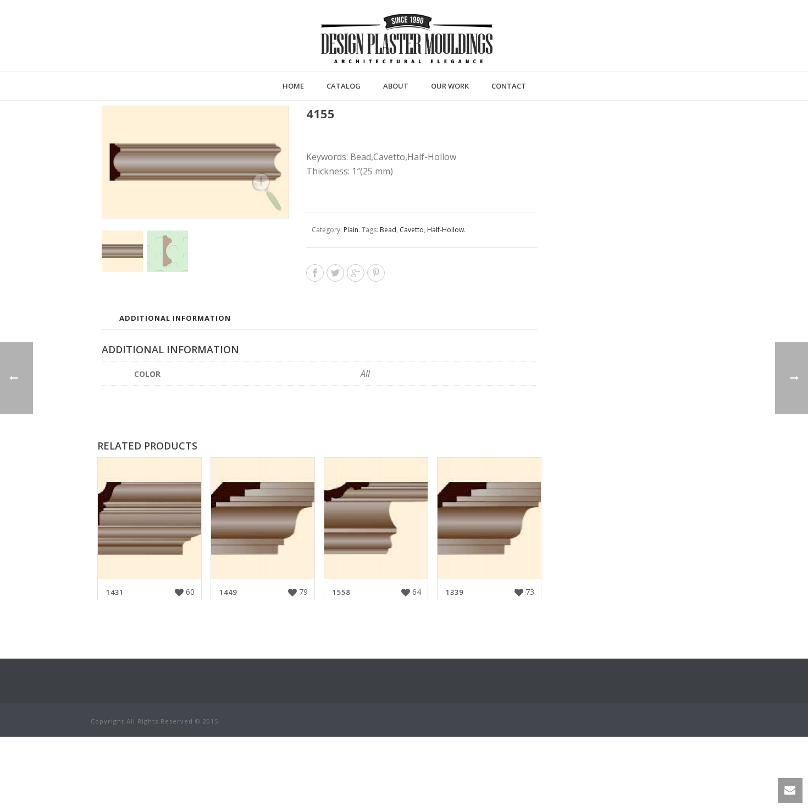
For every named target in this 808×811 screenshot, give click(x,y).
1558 (341, 592)
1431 (115, 592)
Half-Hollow (445, 229)
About (395, 86)
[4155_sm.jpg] (122, 251)
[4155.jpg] (167, 251)
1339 (454, 592)
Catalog (343, 86)
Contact (508, 86)
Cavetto (412, 229)
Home (293, 86)
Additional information (175, 318)
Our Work (450, 86)
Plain (351, 229)
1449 (228, 592)
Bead (388, 229)
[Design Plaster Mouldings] (406, 38)
